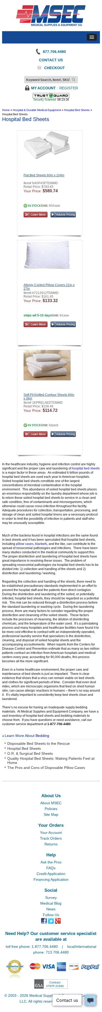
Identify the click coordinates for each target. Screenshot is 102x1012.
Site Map (51, 814)
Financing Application (51, 879)
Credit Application (51, 874)
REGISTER (68, 88)
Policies (51, 809)
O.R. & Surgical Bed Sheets (30, 753)
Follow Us (51, 915)
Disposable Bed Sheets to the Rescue (38, 743)
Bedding (42, 736)
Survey (51, 897)
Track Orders (51, 838)
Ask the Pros (51, 862)
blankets (41, 544)
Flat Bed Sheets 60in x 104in (44, 175)
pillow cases (24, 544)
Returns (51, 844)
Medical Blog (50, 903)
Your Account (51, 832)
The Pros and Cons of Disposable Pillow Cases (46, 767)
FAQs (50, 868)
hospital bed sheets (86, 468)
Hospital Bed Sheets (24, 748)
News (50, 909)
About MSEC (50, 803)
